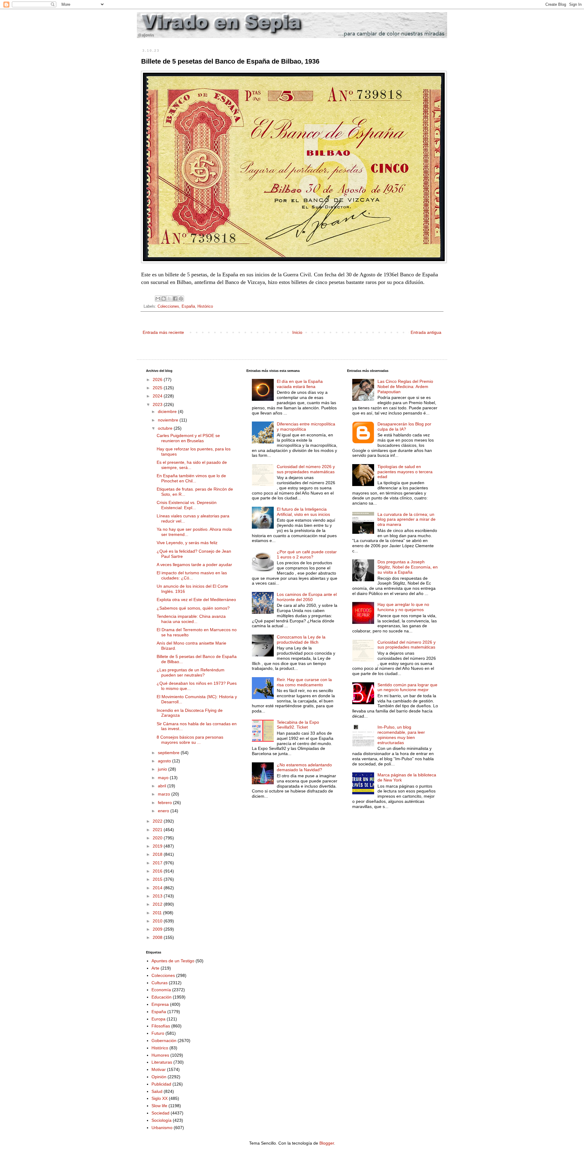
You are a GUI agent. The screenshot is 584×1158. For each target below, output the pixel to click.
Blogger (326, 1143)
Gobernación (163, 1040)
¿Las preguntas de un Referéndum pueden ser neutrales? (190, 672)
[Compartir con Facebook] (175, 299)
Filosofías (160, 1025)
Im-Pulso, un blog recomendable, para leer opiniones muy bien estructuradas (401, 735)
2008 (158, 937)
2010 (158, 920)
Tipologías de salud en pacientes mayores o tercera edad (405, 471)
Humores (160, 1055)
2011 (158, 912)
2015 (158, 879)
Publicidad (161, 1084)
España (188, 306)
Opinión (158, 1076)
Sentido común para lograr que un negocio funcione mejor (407, 687)
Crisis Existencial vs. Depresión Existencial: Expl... (187, 505)
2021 (158, 829)
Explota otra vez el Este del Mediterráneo (196, 599)
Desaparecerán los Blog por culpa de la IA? (404, 427)
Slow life (159, 1105)
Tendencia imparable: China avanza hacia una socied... (191, 619)
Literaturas (161, 1062)
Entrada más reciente (163, 332)
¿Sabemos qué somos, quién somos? (193, 608)
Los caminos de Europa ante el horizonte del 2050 (307, 597)
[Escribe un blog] (164, 299)
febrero (165, 802)
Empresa (160, 1004)
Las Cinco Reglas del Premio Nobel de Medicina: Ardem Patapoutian (405, 386)
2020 (158, 837)
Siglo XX (159, 1098)
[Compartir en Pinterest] (181, 299)
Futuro (157, 1033)
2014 (158, 887)
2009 (158, 929)
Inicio (297, 332)
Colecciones (168, 306)
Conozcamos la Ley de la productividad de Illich (301, 640)
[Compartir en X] (169, 299)
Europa (158, 1018)
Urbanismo (161, 1127)
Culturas (159, 982)
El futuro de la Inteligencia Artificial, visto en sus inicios (303, 512)
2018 (158, 854)
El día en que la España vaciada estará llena (300, 384)
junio (163, 769)
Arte (155, 968)
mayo (164, 777)
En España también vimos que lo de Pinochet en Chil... (191, 478)
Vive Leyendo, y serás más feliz (187, 542)
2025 (158, 387)
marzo (164, 794)
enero (164, 810)
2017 (158, 862)
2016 (158, 871)
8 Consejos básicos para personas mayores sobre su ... (190, 740)
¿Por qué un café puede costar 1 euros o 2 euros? (307, 554)
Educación (161, 997)
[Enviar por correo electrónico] (158, 299)
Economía (161, 989)
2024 (158, 396)
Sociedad (160, 1113)
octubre (166, 428)
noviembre (168, 420)
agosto (165, 760)
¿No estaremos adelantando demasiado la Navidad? (304, 767)
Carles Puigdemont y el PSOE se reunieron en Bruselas (188, 438)
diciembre (168, 411)
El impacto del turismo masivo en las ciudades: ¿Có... (192, 575)
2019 (158, 846)
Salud (156, 1091)
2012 (158, 904)
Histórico (205, 306)
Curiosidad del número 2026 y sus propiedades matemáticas (306, 469)
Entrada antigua (426, 332)
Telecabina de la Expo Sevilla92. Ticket (298, 725)
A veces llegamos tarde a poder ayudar (194, 564)
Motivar (158, 1069)
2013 (158, 896)
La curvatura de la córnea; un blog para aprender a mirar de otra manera (406, 519)
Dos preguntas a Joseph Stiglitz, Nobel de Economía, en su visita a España (407, 567)
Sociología (161, 1120)
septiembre (169, 752)
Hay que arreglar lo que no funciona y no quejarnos (403, 607)
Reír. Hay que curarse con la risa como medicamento (304, 682)
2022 (158, 821)
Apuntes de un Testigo (172, 960)
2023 (158, 404)
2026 (158, 379)
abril (162, 785)
